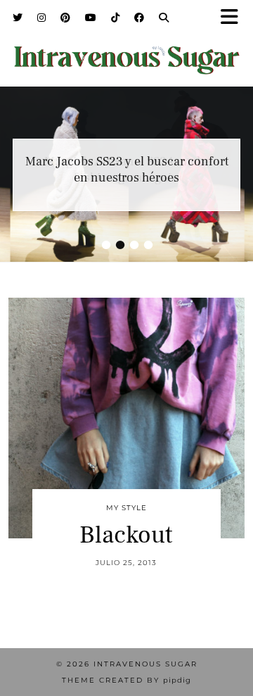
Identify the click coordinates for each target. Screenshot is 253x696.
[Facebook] (139, 17)
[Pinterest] (65, 17)
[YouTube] (91, 17)
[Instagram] (41, 17)
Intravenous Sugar (145, 664)
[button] (234, 18)
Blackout (126, 535)
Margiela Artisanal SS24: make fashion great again (126, 169)
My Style (126, 507)
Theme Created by (126, 680)
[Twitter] (18, 17)
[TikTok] (115, 17)
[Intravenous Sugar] (126, 51)
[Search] (164, 17)
